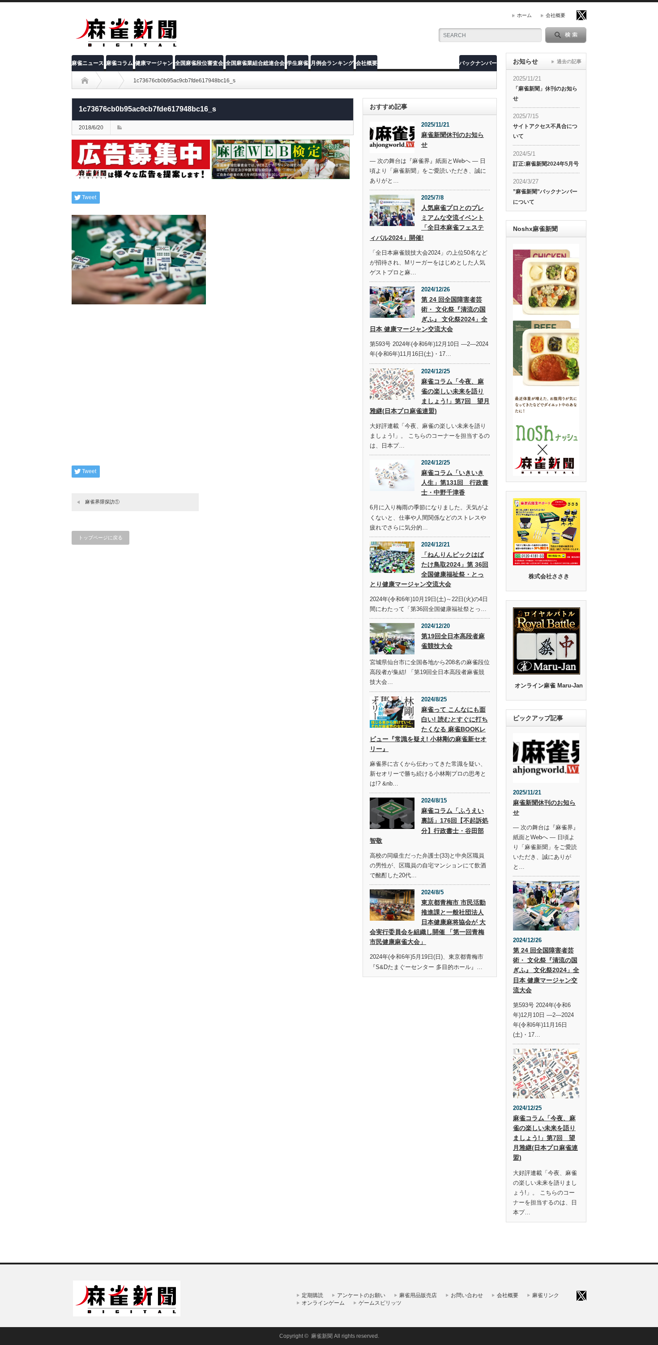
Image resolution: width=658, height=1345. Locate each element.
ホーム (524, 15)
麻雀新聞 (322, 1336)
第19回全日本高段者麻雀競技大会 (453, 640)
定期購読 (312, 1295)
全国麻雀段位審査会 (199, 63)
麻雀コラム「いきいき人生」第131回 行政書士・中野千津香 (454, 482)
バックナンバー (478, 63)
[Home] (85, 81)
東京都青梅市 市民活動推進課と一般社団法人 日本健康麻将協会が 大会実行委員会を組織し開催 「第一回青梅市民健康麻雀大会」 (428, 922)
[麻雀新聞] (127, 46)
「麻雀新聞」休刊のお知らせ (545, 93)
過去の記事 (569, 61)
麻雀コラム (119, 63)
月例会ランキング (332, 63)
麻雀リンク (545, 1295)
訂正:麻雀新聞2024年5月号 (546, 164)
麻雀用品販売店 (418, 1295)
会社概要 (555, 15)
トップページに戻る (100, 537)
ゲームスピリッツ (380, 1303)
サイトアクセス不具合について (545, 131)
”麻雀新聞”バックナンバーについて (545, 196)
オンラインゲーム (323, 1303)
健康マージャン (154, 63)
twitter (581, 15)
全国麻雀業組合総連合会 (255, 63)
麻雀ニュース (88, 63)
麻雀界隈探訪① (102, 501)
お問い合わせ (467, 1295)
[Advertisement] (213, 391)
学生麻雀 (297, 63)
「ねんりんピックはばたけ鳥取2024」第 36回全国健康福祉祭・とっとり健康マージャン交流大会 (429, 569)
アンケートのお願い (361, 1295)
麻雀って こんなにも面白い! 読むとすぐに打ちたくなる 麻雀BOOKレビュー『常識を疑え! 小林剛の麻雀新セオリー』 (429, 729)
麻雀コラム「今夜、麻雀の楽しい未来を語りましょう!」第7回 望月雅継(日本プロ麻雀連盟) (430, 396)
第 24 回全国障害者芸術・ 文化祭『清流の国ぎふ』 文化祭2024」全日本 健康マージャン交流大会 (428, 314)
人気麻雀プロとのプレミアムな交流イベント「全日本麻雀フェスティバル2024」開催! (427, 222)
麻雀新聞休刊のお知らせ (452, 139)
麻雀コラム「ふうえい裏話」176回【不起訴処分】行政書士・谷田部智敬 (429, 825)
